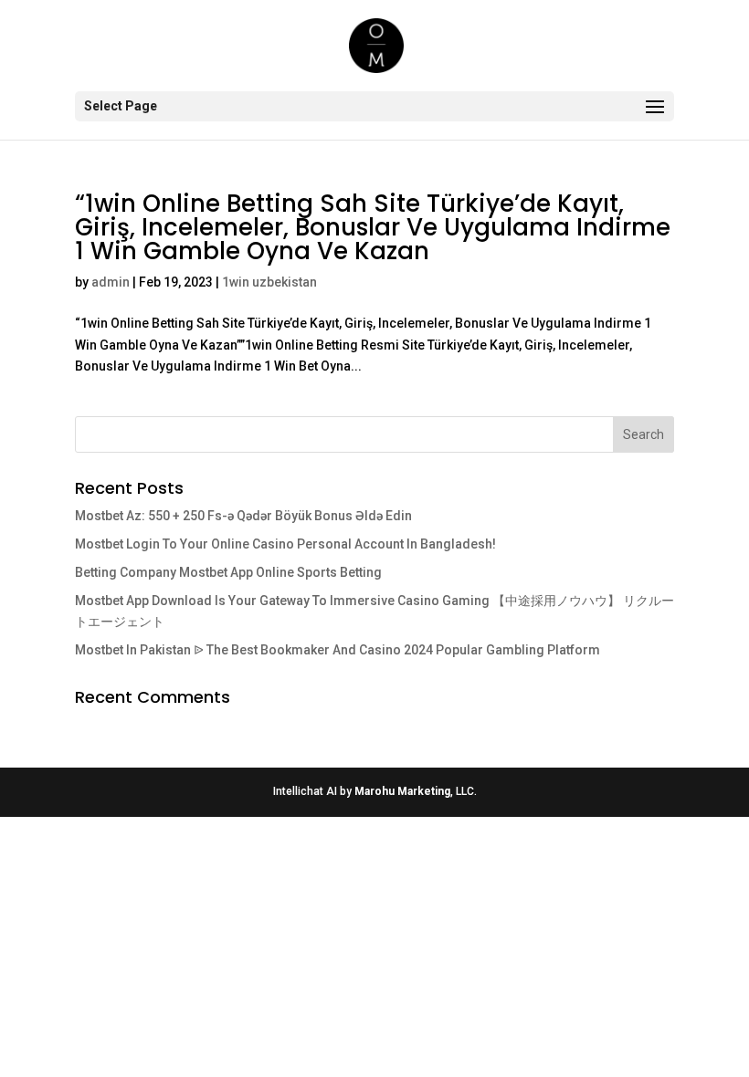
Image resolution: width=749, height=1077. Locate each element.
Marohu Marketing (402, 791)
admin (110, 282)
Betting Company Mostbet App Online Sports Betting (228, 572)
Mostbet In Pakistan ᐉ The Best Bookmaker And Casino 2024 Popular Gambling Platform (337, 650)
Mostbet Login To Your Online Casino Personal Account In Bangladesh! (285, 544)
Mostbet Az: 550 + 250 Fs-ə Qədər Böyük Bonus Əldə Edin (243, 515)
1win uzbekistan (269, 282)
